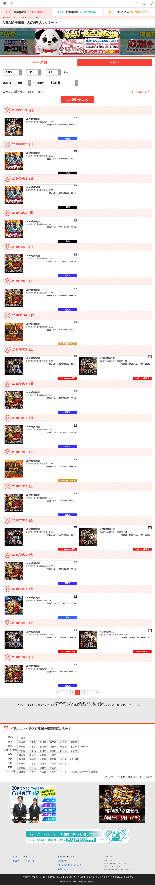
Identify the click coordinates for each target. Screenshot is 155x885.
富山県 (32, 751)
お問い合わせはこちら (67, 869)
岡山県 (43, 763)
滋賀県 (22, 759)
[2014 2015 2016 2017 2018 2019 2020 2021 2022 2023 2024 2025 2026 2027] (12, 72)
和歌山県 (73, 759)
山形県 (63, 742)
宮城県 (43, 742)
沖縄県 (94, 772)
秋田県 (53, 742)
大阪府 (43, 759)
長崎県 (43, 772)
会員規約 (51, 877)
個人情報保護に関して (66, 877)
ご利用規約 (62, 861)
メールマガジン (110, 861)
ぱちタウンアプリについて (23, 861)
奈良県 (63, 759)
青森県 (22, 742)
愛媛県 (43, 768)
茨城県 (22, 746)
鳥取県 (22, 763)
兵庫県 (53, 759)
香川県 (32, 768)
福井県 (53, 751)
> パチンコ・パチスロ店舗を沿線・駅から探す (127, 777)
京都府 (32, 759)
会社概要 (26, 877)
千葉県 (63, 746)
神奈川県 (84, 746)
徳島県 (22, 768)
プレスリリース (38, 877)
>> (97, 693)
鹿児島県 (84, 772)
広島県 (53, 763)
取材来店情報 (40, 62)
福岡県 (22, 772)
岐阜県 (22, 755)
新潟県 (22, 751)
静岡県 (32, 755)
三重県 (53, 755)
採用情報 (129, 877)
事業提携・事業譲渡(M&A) (112, 877)
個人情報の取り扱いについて (70, 865)
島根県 (32, 763)
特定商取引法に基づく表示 (88, 877)
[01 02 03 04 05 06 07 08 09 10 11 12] (33, 72)
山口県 (63, 763)
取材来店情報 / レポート (30, 17)
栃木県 (32, 746)
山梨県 (63, 751)
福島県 (74, 742)
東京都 (74, 746)
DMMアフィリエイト (112, 866)
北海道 (22, 738)
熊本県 (53, 772)
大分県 (63, 772)
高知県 (53, 768)
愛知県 (43, 755)
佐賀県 (32, 772)
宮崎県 (74, 772)
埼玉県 (53, 746)
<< (58, 693)
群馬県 (43, 746)
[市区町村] (62, 83)
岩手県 (32, 742)
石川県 (43, 751)
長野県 (74, 751)
